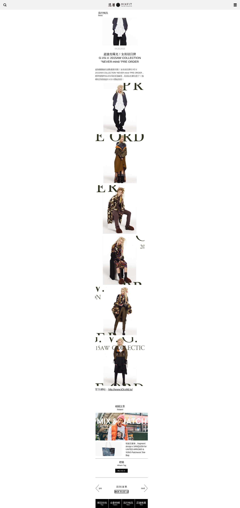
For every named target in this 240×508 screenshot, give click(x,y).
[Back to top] (234, 495)
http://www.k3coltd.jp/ (120, 389)
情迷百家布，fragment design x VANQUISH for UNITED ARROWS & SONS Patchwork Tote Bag (136, 449)
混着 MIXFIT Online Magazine (120, 5)
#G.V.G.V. (121, 471)
